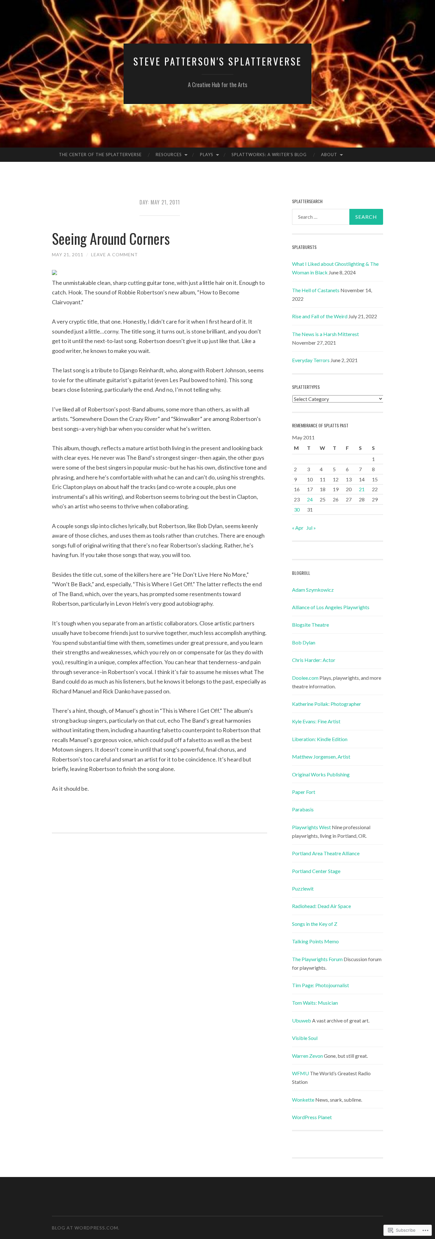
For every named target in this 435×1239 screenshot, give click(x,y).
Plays (206, 154)
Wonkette (303, 1100)
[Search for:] (337, 217)
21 (362, 489)
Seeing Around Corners (111, 238)
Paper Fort (303, 792)
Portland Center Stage (316, 871)
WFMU (300, 1073)
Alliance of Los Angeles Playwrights (330, 607)
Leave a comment (114, 254)
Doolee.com (305, 678)
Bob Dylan (303, 642)
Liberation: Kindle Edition (319, 739)
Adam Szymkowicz (313, 590)
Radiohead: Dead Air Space (321, 906)
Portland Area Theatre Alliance (326, 853)
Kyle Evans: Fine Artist (316, 721)
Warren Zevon (307, 1056)
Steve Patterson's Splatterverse (217, 61)
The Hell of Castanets (315, 290)
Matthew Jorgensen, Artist (321, 757)
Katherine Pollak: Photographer (326, 704)
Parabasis (303, 809)
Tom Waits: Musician (315, 1003)
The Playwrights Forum (317, 959)
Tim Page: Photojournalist (320, 985)
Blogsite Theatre (310, 625)
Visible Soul (304, 1038)
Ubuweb (301, 1020)
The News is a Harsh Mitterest (325, 334)
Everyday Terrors (311, 360)
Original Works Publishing (321, 774)
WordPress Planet (312, 1117)
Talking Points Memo (315, 941)
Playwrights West (311, 827)
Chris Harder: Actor (313, 660)
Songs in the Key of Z (314, 924)
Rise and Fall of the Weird (319, 316)
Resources (169, 154)
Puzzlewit (303, 888)
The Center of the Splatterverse (100, 154)
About (329, 154)
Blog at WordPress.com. (85, 1227)
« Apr (297, 528)
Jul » (311, 528)
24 (310, 499)
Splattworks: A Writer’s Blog (269, 154)
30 (297, 509)
